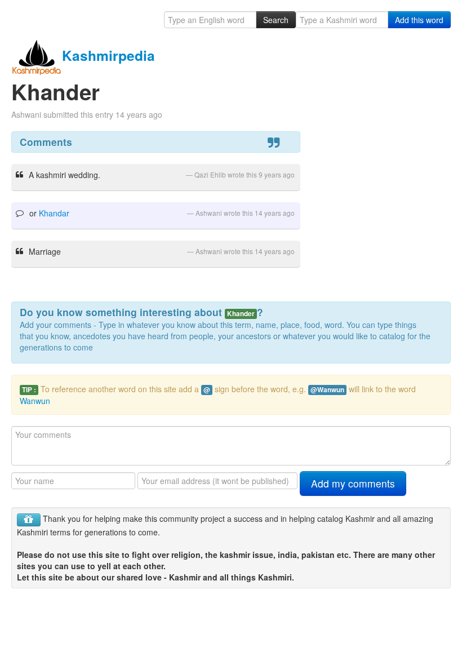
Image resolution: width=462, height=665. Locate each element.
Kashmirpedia (108, 55)
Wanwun (35, 400)
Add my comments (353, 483)
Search (275, 19)
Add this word (419, 19)
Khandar (54, 213)
